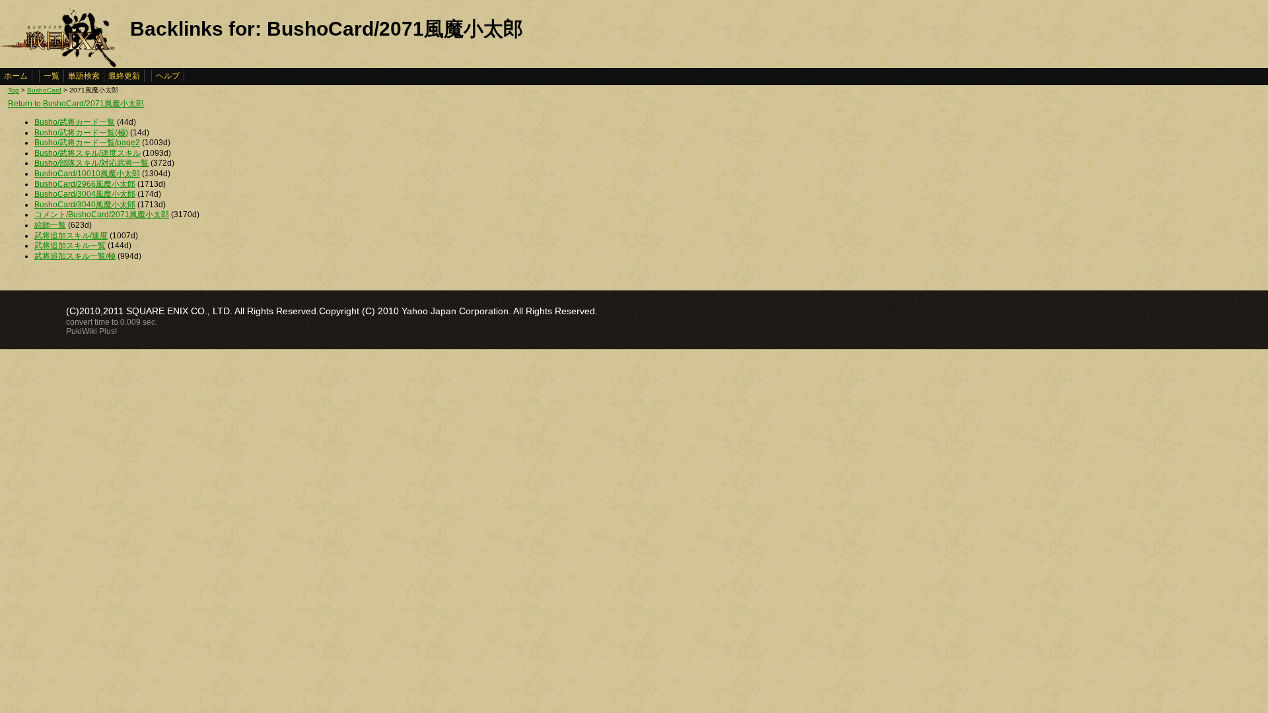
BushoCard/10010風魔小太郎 (87, 173)
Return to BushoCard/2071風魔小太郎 (76, 103)
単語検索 (84, 76)
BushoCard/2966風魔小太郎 (84, 184)
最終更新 (124, 76)
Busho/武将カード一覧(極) (81, 132)
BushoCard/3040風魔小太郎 (84, 204)
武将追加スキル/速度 (71, 235)
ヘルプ (168, 76)
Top (13, 90)
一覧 (51, 76)
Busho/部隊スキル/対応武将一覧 (91, 163)
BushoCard (44, 90)
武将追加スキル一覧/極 (75, 256)
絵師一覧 (50, 225)
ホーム (16, 76)
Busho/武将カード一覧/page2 (87, 142)
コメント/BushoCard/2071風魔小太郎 (101, 214)
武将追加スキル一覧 (70, 245)
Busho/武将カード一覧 (74, 122)
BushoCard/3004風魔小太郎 (84, 194)
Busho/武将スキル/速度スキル (87, 153)
